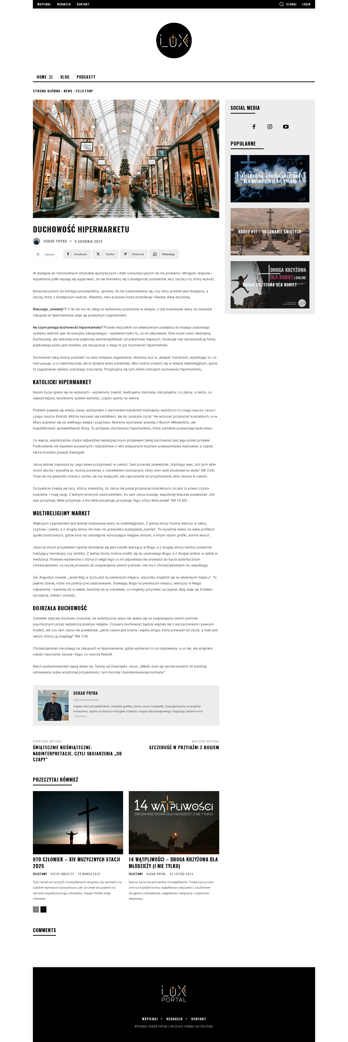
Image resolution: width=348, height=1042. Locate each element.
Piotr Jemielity (62, 874)
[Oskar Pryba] (37, 241)
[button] (288, 4)
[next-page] (43, 909)
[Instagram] (270, 127)
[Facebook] (254, 127)
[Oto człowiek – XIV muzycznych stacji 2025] (78, 822)
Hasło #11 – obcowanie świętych (270, 231)
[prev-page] (36, 909)
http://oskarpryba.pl (85, 699)
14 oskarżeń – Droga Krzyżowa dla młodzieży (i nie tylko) (269, 178)
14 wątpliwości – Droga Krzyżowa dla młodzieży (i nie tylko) (173, 862)
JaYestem (79, 716)
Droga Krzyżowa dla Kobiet (270, 284)
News (68, 90)
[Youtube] (286, 127)
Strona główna (46, 90)
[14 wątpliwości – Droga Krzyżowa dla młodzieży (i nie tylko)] (174, 822)
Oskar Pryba (55, 241)
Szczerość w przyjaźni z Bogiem (184, 747)
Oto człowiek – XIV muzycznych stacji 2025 (76, 862)
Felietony (84, 90)
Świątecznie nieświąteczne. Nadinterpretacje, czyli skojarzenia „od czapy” (77, 753)
